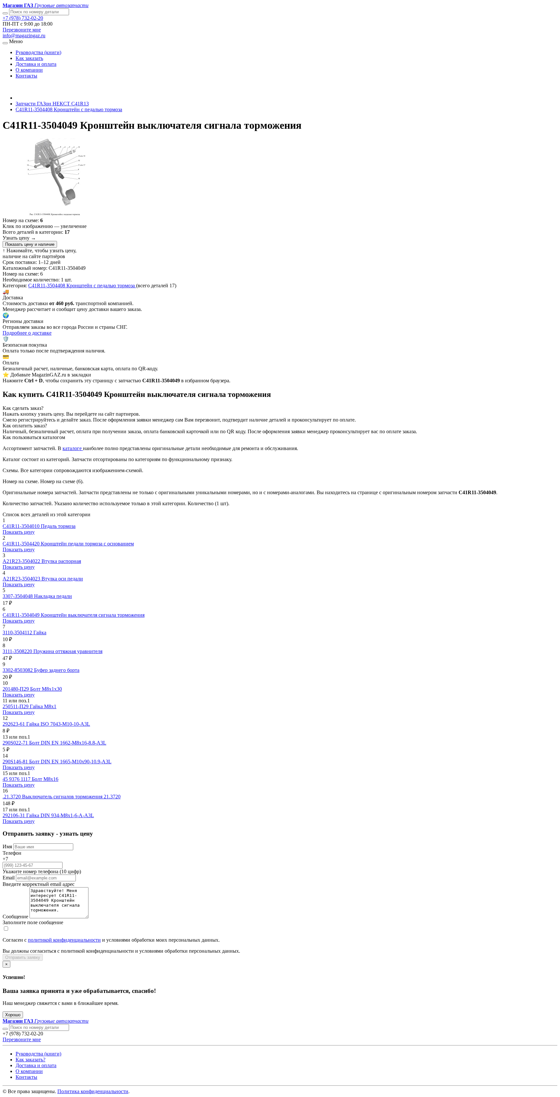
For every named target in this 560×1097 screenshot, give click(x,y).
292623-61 (14, 724)
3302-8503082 (18, 670)
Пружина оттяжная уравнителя (67, 651)
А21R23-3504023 (22, 578)
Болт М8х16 (45, 779)
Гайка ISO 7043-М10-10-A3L (58, 724)
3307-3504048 (18, 596)
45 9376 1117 (17, 779)
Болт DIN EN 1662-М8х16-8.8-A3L (67, 742)
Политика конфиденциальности (92, 1091)
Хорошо (12, 1014)
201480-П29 (16, 689)
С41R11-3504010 (22, 526)
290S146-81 (16, 761)
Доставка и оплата (36, 64)
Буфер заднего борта (56, 670)
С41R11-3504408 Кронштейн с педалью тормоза (69, 109)
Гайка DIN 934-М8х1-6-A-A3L (60, 815)
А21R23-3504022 (22, 561)
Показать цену (19, 532)
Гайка (39, 632)
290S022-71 (16, 742)
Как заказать (29, 58)
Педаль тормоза (58, 526)
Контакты (26, 75)
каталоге (73, 448)
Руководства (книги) (38, 52)
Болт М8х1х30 (46, 689)
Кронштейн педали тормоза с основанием (87, 543)
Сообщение (15, 916)
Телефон (12, 853)
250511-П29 (16, 706)
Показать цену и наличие (29, 244)
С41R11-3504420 (22, 543)
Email (9, 877)
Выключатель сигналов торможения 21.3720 (71, 796)
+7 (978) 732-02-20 (23, 18)
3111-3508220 (18, 651)
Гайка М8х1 (43, 706)
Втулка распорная (61, 561)
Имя (7, 846)
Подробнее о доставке (27, 333)
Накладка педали (53, 596)
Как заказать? (30, 1059)
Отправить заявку (22, 957)
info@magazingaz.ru (24, 35)
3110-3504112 (18, 632)
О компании (29, 70)
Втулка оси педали (62, 578)
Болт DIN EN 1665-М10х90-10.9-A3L (70, 761)
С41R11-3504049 (22, 615)
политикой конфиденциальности (64, 940)
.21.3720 (12, 796)
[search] (5, 1029)
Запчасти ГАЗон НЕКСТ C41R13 (52, 103)
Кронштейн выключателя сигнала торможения (93, 615)
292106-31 (14, 815)
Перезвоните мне (22, 29)
